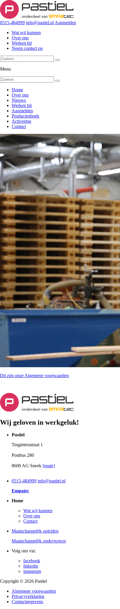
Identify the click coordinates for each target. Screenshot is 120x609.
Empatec (20, 490)
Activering (21, 121)
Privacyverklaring (28, 596)
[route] (49, 465)
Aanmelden (65, 22)
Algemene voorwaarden (34, 591)
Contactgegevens (27, 601)
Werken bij (22, 43)
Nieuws (19, 100)
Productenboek (25, 115)
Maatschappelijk (35, 530)
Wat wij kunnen (26, 32)
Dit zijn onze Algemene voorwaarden (34, 375)
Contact (19, 126)
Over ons (20, 37)
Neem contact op (27, 48)
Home (17, 89)
